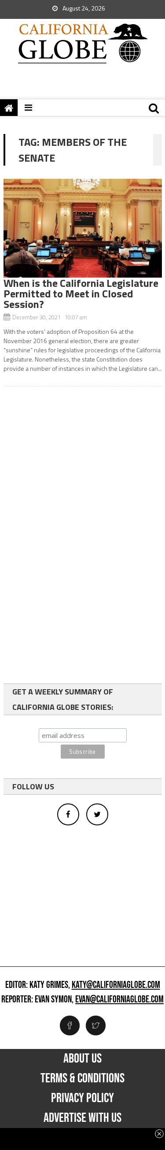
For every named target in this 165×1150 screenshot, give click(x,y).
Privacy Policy (82, 1098)
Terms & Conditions (82, 1078)
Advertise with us (82, 1118)
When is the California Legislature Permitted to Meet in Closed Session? (81, 293)
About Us (82, 1059)
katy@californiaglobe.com (116, 985)
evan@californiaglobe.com (119, 999)
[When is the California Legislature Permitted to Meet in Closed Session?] (83, 228)
